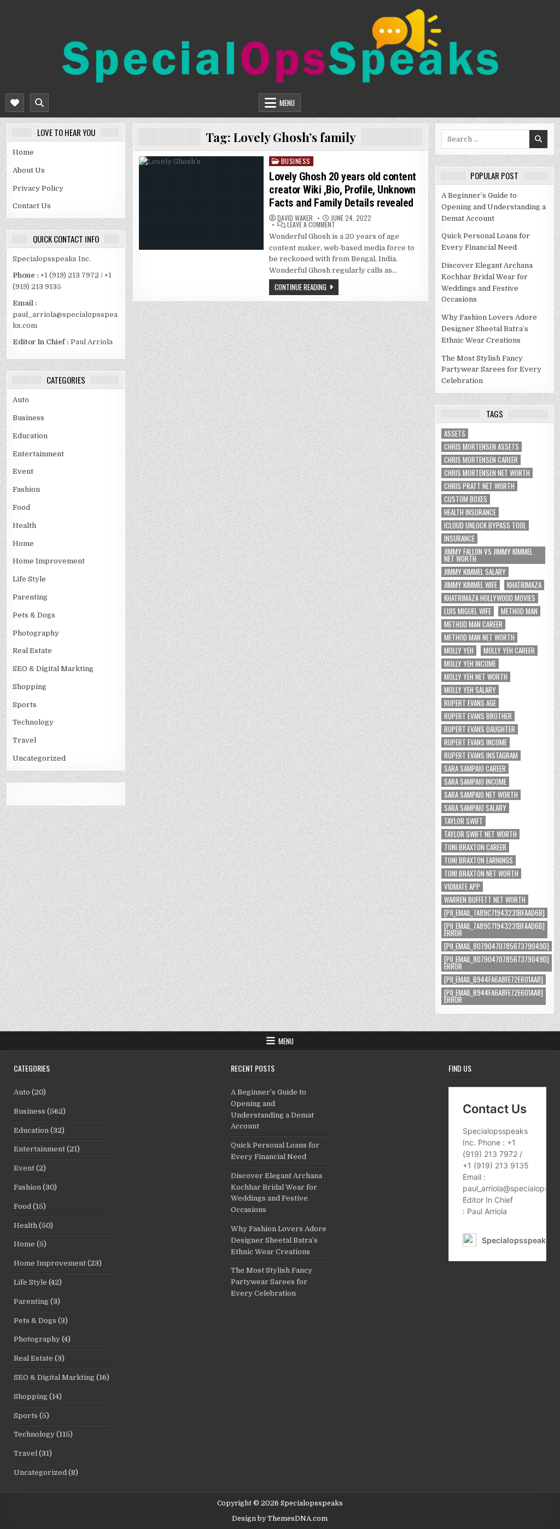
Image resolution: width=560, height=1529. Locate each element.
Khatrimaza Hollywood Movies (489, 598)
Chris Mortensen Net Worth (487, 473)
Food (21, 507)
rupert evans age (470, 703)
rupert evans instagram (481, 755)
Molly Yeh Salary (470, 690)
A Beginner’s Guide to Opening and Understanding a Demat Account (493, 206)
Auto (21, 400)
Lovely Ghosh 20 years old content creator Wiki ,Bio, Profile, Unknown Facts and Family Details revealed (342, 189)
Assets (454, 433)
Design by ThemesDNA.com (280, 1518)
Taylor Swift (463, 821)
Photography (36, 633)
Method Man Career (473, 624)
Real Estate (32, 650)
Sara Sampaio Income (475, 782)
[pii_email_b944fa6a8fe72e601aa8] (493, 979)
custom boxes (465, 499)
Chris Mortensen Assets (481, 447)
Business (28, 418)
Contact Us (32, 206)
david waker (295, 218)
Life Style (29, 579)
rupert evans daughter (479, 729)
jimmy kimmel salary (475, 572)
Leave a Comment (311, 224)
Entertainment (38, 454)
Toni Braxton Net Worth (481, 873)
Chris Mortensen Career (481, 460)
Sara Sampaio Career (475, 768)
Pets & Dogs (34, 615)
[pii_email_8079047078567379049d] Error (496, 963)
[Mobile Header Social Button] (14, 102)
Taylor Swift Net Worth (480, 834)
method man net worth (479, 637)
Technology (33, 722)
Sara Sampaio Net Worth (481, 795)
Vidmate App (462, 886)
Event (23, 471)
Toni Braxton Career (475, 847)
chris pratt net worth (479, 486)
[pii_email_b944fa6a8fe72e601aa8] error (493, 996)
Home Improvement (49, 561)
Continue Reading (300, 286)
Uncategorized (39, 758)
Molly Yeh (459, 650)
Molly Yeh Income (470, 663)
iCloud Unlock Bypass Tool (485, 525)
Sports (25, 705)
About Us (29, 170)
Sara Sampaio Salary (475, 808)
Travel (24, 740)
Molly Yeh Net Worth (476, 677)
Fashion (26, 489)
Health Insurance (470, 512)
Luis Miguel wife (467, 611)
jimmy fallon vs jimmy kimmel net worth (488, 555)
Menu (287, 102)
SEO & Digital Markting (53, 668)
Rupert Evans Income (475, 742)
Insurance (459, 538)
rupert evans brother (478, 716)
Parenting (30, 597)
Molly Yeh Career (509, 650)
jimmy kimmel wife (470, 585)
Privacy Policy (38, 188)
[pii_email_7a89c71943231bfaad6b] (494, 913)
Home (23, 152)
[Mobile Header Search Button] (39, 102)
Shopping (29, 687)
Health (24, 525)
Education (30, 436)
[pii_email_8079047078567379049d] (496, 946)
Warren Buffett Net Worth (485, 900)
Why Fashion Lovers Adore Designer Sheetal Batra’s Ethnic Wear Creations (489, 328)
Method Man (519, 611)
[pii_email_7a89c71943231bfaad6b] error (494, 929)
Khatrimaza (524, 585)
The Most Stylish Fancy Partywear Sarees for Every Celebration (491, 369)
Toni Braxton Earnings (478, 860)
